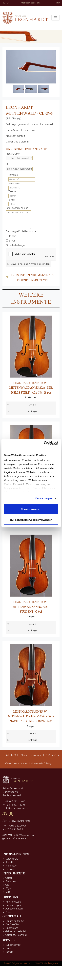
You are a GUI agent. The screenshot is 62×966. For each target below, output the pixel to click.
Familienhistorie (13, 901)
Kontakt (9, 862)
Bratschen (10, 881)
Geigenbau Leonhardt (16, 935)
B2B (58, 3)
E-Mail (12, 240)
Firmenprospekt (13, 905)
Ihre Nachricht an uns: (17, 208)
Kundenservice (13, 945)
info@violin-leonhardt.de (31, 3)
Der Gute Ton (12, 924)
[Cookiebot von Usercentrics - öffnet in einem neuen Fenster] (44, 443)
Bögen (8, 888)
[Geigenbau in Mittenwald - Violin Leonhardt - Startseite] (25, 18)
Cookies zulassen (31, 508)
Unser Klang (11, 928)
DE (3, 3)
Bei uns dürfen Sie (14, 921)
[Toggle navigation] (55, 18)
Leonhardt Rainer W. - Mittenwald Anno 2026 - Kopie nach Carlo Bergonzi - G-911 (31, 716)
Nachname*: (14, 183)
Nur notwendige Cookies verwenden (31, 519)
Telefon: (12, 191)
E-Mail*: (12, 199)
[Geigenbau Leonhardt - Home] (17, 779)
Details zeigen (43, 498)
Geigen (9, 878)
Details (33, 404)
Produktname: (13, 153)
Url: (8, 164)
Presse (8, 912)
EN (8, 3)
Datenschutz (11, 858)
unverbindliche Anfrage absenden (30, 264)
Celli (7, 885)
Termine (9, 869)
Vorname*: (13, 175)
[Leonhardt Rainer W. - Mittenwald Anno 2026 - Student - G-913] (31, 565)
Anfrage (32, 411)
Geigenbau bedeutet (15, 931)
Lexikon (9, 948)
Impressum (11, 865)
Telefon (12, 236)
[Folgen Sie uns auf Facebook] (5, 814)
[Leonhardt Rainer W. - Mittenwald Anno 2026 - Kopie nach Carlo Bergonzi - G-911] (31, 675)
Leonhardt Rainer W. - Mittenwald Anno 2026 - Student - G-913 (31, 606)
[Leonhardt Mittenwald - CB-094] (31, 66)
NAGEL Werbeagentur (47, 963)
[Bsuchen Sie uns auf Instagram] (12, 814)
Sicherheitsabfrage (15, 245)
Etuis (7, 891)
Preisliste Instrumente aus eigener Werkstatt (32, 277)
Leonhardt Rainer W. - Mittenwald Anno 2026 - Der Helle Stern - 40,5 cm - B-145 (31, 387)
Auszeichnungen (14, 908)
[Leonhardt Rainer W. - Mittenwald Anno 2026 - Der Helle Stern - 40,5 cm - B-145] (31, 346)
